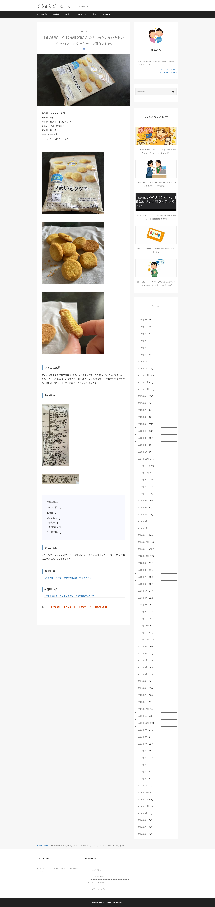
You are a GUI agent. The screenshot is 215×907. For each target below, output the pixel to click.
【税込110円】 (101, 607)
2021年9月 (143, 730)
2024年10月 (143, 473)
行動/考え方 (81, 14)
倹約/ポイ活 (42, 14)
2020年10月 (143, 806)
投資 (68, 14)
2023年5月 (143, 591)
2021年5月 (143, 758)
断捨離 (56, 14)
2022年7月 (143, 660)
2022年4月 (143, 681)
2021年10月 (143, 723)
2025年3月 (143, 438)
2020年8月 (143, 820)
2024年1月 (143, 535)
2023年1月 (143, 619)
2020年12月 (143, 792)
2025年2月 (143, 445)
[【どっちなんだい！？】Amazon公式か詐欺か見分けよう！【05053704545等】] (156, 202)
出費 (95, 14)
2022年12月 (143, 625)
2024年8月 (143, 486)
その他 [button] (106, 14)
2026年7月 (143, 327)
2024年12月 (143, 459)
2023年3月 (143, 605)
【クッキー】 (69, 607)
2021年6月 (143, 751)
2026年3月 (143, 354)
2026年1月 (143, 368)
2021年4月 (143, 765)
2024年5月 (143, 507)
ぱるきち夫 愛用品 (98, 876)
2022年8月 (143, 653)
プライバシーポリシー (167, 73)
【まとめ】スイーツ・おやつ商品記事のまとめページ (68, 578)
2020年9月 (143, 813)
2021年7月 (143, 744)
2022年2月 (143, 695)
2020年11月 (143, 799)
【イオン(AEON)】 (53, 607)
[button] (117, 14)
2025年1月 (143, 452)
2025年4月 (143, 431)
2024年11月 (143, 466)
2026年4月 (143, 347)
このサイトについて (168, 69)
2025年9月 (143, 396)
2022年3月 (143, 688)
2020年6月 (143, 834)
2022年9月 (143, 646)
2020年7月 (143, 827)
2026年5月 (143, 340)
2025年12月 (143, 375)
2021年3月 (143, 771)
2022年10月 (143, 639)
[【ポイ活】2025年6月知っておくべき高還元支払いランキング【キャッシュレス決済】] (156, 136)
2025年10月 (143, 389)
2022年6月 (143, 667)
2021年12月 (143, 709)
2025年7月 (143, 410)
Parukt (102, 902)
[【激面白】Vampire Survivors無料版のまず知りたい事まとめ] (156, 235)
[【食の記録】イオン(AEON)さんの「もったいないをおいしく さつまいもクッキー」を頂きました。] (83, 80)
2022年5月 (143, 674)
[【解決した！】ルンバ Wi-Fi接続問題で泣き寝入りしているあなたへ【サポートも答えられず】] (156, 268)
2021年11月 (143, 716)
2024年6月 (143, 500)
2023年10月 (143, 556)
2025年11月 (143, 382)
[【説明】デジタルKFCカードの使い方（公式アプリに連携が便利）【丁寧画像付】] (156, 169)
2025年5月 (143, 424)
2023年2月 (143, 612)
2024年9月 (143, 480)
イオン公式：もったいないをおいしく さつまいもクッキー (70, 596)
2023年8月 (143, 570)
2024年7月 (143, 493)
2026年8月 (143, 320)
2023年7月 (143, 577)
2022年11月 (143, 632)
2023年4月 (143, 598)
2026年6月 (143, 334)
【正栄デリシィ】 (84, 607)
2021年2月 (143, 778)
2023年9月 (143, 563)
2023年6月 (143, 584)
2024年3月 (143, 521)
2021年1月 (143, 785)
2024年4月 (143, 514)
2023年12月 (143, 542)
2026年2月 (143, 361)
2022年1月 (143, 702)
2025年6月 (143, 417)
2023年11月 (143, 549)
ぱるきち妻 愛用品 (98, 883)
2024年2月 (143, 528)
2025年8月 (143, 403)
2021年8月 (143, 737)
